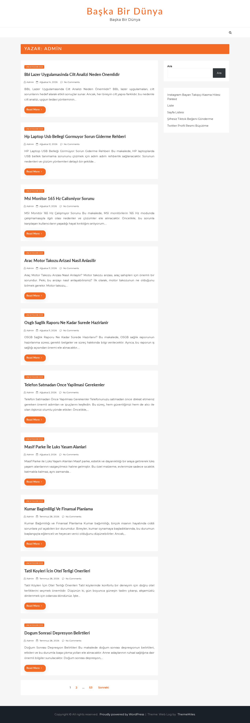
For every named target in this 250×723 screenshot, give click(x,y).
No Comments (72, 82)
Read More (33, 110)
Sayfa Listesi (175, 112)
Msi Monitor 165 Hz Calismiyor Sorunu (59, 199)
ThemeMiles (186, 714)
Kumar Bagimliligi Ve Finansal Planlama (58, 509)
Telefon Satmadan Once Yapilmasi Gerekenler (64, 385)
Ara (169, 66)
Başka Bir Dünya (125, 11)
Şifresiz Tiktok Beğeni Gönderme (190, 119)
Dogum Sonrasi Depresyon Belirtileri (57, 633)
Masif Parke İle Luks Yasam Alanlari (55, 447)
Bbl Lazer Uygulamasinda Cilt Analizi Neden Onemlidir (72, 75)
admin (30, 82)
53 (90, 687)
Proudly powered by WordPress (122, 714)
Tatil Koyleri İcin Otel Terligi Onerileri (57, 571)
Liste (170, 105)
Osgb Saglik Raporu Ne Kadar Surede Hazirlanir (66, 323)
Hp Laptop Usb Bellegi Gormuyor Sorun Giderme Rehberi (75, 137)
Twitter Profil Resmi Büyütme (187, 125)
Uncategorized (34, 67)
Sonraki (103, 687)
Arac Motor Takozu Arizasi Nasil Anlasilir (60, 261)
